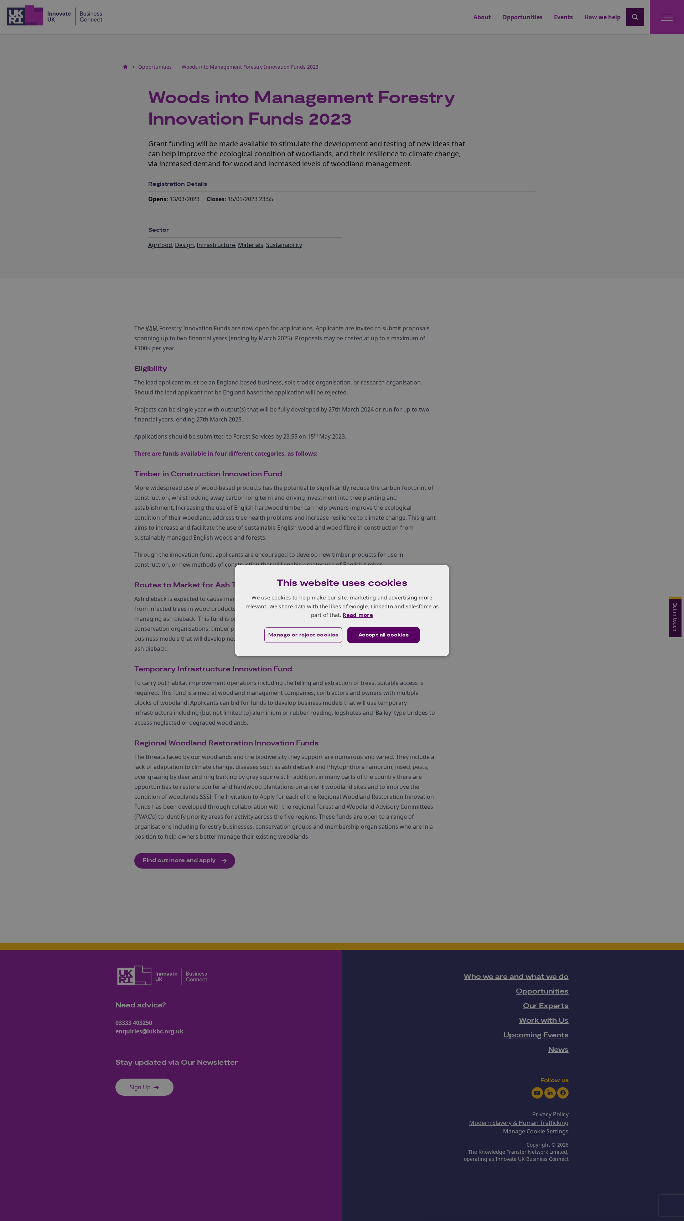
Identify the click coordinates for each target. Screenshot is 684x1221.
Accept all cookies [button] (383, 635)
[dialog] (342, 610)
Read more (358, 614)
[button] (303, 635)
